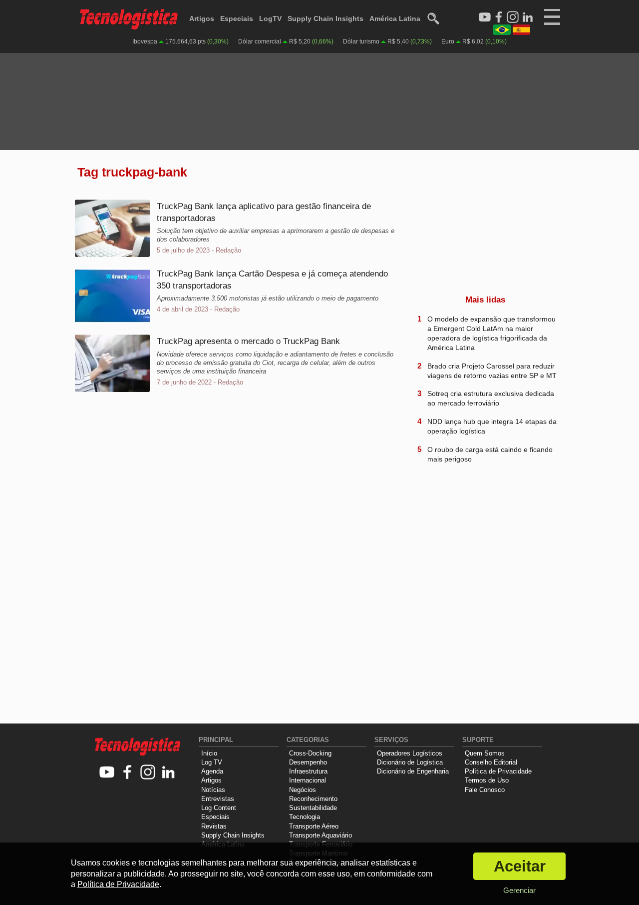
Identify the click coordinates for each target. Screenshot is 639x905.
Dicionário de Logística (410, 762)
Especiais (236, 18)
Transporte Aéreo (313, 826)
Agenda (212, 771)
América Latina (394, 18)
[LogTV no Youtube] (107, 772)
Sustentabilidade (313, 808)
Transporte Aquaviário (320, 835)
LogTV (270, 18)
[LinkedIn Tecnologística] (528, 17)
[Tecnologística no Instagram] (148, 772)
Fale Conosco (485, 790)
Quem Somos (485, 753)
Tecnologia (304, 816)
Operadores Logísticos (409, 753)
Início (209, 753)
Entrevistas (217, 798)
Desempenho (308, 762)
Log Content (218, 808)
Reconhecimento (313, 798)
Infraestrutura (308, 771)
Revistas (214, 826)
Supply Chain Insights (325, 18)
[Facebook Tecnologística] (499, 17)
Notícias (213, 790)
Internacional (307, 780)
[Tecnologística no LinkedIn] (168, 772)
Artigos (201, 18)
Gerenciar (519, 890)
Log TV (211, 762)
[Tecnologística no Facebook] (127, 772)
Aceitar (520, 866)
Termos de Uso (487, 780)
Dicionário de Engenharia (413, 771)
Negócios (302, 790)
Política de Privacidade (498, 771)
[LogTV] (485, 17)
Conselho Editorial (491, 762)
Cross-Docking (310, 753)
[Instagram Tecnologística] (513, 17)
